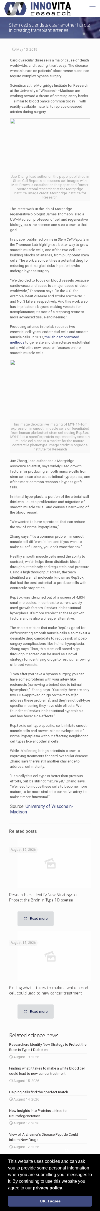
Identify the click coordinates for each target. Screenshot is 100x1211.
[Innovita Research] (37, 8)
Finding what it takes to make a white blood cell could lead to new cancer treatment (48, 990)
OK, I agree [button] (50, 1201)
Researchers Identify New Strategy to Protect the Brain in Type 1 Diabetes (43, 897)
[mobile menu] (92, 8)
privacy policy (47, 1188)
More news (74, 1150)
